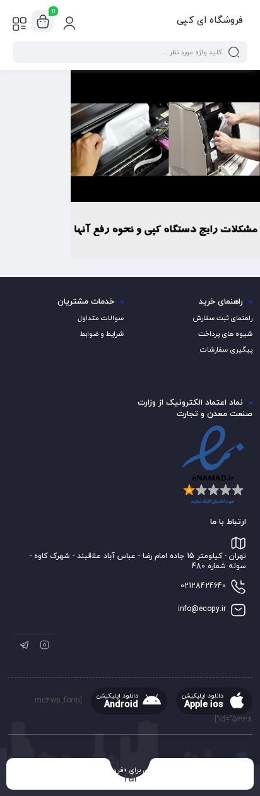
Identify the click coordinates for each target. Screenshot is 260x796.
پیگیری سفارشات (226, 350)
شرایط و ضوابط (102, 334)
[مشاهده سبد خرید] (42, 21)
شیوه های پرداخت (225, 334)
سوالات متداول (101, 318)
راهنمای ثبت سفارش (222, 318)
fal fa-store (130, 778)
